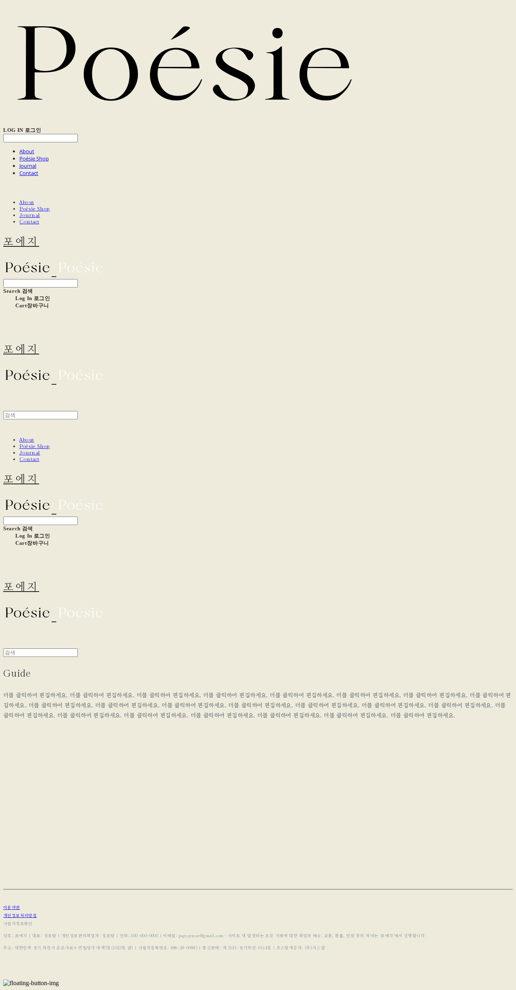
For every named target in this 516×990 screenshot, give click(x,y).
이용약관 (11, 908)
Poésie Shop (34, 158)
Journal (27, 165)
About (26, 151)
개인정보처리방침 (20, 916)
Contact (28, 173)
